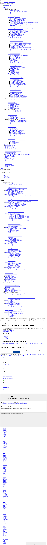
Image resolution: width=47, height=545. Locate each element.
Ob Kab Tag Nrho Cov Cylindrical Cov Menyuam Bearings (22, 24)
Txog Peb (5, 161)
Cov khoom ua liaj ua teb (13, 117)
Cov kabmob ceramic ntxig (15, 123)
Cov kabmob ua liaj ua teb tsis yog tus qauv (16, 118)
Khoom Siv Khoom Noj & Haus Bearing (13, 151)
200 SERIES (10, 114)
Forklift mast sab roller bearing (16, 92)
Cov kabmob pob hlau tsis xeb (16, 131)
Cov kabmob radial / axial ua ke (16, 46)
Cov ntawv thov (6, 149)
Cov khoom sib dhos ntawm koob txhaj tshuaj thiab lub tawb (22, 49)
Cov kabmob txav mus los (15, 72)
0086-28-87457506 (6, 366)
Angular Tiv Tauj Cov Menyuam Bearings (18, 42)
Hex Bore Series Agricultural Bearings (15, 112)
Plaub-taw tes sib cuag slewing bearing (17, 95)
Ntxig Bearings (13, 59)
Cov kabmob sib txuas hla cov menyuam (18, 97)
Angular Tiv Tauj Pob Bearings (14, 17)
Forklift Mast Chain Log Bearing (16, 91)
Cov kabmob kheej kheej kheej (16, 35)
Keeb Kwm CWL (8, 164)
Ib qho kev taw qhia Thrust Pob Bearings (18, 38)
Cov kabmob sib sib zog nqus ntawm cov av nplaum (20, 122)
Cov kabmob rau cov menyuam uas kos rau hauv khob (20, 47)
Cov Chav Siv (13, 63)
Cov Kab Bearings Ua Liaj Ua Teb (14, 110)
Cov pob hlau (13, 143)
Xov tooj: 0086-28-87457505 (10, 1)
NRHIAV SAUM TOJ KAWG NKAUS (16, 355)
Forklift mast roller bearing (15, 90)
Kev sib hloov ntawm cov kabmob (14, 94)
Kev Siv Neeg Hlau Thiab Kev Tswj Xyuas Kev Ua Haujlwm (17, 154)
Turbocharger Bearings (12, 103)
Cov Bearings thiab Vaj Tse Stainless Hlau (16, 130)
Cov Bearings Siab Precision (13, 79)
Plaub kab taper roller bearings (16, 76)
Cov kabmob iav (11, 107)
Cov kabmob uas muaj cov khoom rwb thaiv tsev (17, 137)
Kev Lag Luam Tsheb (9, 155)
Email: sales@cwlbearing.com (9, 2)
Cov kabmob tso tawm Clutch (13, 100)
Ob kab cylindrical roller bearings (16, 74)
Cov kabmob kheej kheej (15, 69)
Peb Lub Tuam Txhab (9, 163)
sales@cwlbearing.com (7, 331)
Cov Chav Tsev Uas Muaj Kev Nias (17, 62)
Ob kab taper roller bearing (15, 75)
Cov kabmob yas (13, 128)
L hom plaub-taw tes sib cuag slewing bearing (19, 96)
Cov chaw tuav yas (14, 129)
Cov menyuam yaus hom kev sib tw (17, 51)
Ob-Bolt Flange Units (14, 65)
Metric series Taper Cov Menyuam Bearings (18, 32)
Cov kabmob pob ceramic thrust (16, 125)
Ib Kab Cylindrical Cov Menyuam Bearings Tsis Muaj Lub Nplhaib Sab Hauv (25, 26)
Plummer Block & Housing (15, 61)
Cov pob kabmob (11, 139)
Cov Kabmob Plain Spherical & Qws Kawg (16, 67)
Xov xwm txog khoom (9, 158)
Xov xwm (5, 157)
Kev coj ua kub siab (12, 136)
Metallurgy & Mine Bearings (13, 73)
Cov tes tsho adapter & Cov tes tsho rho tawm (19, 55)
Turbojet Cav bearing (14, 87)
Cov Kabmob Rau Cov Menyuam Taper (15, 29)
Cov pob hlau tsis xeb (14, 142)
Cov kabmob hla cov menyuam (16, 82)
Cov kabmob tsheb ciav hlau (13, 108)
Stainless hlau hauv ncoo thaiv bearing (17, 133)
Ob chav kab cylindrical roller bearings (17, 83)
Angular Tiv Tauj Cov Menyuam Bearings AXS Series (20, 43)
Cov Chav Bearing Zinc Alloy (16, 66)
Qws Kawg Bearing (14, 68)
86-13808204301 (6, 387)
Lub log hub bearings (12, 105)
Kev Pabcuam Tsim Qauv (10, 145)
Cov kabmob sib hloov (14, 86)
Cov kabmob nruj (11, 102)
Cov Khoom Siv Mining (10, 156)
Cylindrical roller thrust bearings (16, 23)
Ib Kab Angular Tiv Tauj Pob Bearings (17, 20)
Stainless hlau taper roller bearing (16, 135)
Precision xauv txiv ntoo (15, 85)
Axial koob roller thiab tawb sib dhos (17, 45)
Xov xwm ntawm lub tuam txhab (11, 159)
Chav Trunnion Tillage (12, 115)
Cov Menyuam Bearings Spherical (14, 33)
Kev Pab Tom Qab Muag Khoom (11, 148)
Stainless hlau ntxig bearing (15, 132)
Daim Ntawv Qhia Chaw (34, 354)
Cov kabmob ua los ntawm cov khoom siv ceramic (17, 120)
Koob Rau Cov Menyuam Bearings (15, 39)
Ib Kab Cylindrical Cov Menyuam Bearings (18, 25)
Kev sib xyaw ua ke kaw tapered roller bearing (19, 31)
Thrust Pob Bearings (12, 36)
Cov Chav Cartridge (14, 56)
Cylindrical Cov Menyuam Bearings (15, 21)
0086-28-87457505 (6, 364)
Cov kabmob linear (11, 70)
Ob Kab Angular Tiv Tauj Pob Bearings (18, 18)
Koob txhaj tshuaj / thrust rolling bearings (18, 84)
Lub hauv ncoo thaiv (14, 60)
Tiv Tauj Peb (5, 166)
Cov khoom (5, 8)
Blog (6, 160)
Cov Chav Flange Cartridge (15, 57)
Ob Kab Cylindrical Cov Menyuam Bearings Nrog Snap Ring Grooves (24, 22)
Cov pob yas (12, 141)
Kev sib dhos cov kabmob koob (16, 41)
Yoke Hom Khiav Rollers (15, 53)
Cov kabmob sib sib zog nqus (13, 10)
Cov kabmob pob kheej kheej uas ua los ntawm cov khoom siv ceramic (24, 124)
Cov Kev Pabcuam (6, 144)
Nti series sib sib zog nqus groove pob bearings (19, 12)
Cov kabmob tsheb (6, 177)
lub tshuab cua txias (11, 99)
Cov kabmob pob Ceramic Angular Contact (18, 121)
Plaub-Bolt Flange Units (15, 58)
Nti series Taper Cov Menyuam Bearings (18, 30)
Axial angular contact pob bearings (17, 81)
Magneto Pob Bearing (14, 13)
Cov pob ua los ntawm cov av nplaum (17, 140)
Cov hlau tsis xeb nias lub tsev (16, 134)
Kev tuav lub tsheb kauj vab (13, 106)
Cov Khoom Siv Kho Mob (10, 152)
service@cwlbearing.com (8, 378)
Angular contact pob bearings (16, 80)
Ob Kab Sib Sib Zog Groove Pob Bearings (18, 11)
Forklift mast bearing (12, 88)
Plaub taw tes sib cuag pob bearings (17, 19)
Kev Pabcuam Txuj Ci (9, 146)
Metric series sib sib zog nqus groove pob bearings (20, 14)
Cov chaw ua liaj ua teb (12, 116)
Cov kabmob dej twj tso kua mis (14, 104)
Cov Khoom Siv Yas (12, 127)
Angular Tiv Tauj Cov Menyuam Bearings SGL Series (20, 44)
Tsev (4, 7)
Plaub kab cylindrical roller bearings (17, 78)
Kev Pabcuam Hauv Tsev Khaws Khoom (13, 147)
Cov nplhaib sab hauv (14, 48)
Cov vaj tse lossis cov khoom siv (14, 54)
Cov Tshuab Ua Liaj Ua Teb (10, 153)
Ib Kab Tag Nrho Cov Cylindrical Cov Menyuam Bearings (21, 27)
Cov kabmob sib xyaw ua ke (15, 93)
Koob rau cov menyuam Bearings (16, 50)
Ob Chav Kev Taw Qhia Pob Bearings (17, 37)
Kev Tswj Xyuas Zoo (9, 165)
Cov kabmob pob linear (14, 71)
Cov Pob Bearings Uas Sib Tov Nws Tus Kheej (17, 16)
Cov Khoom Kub (25, 354)
